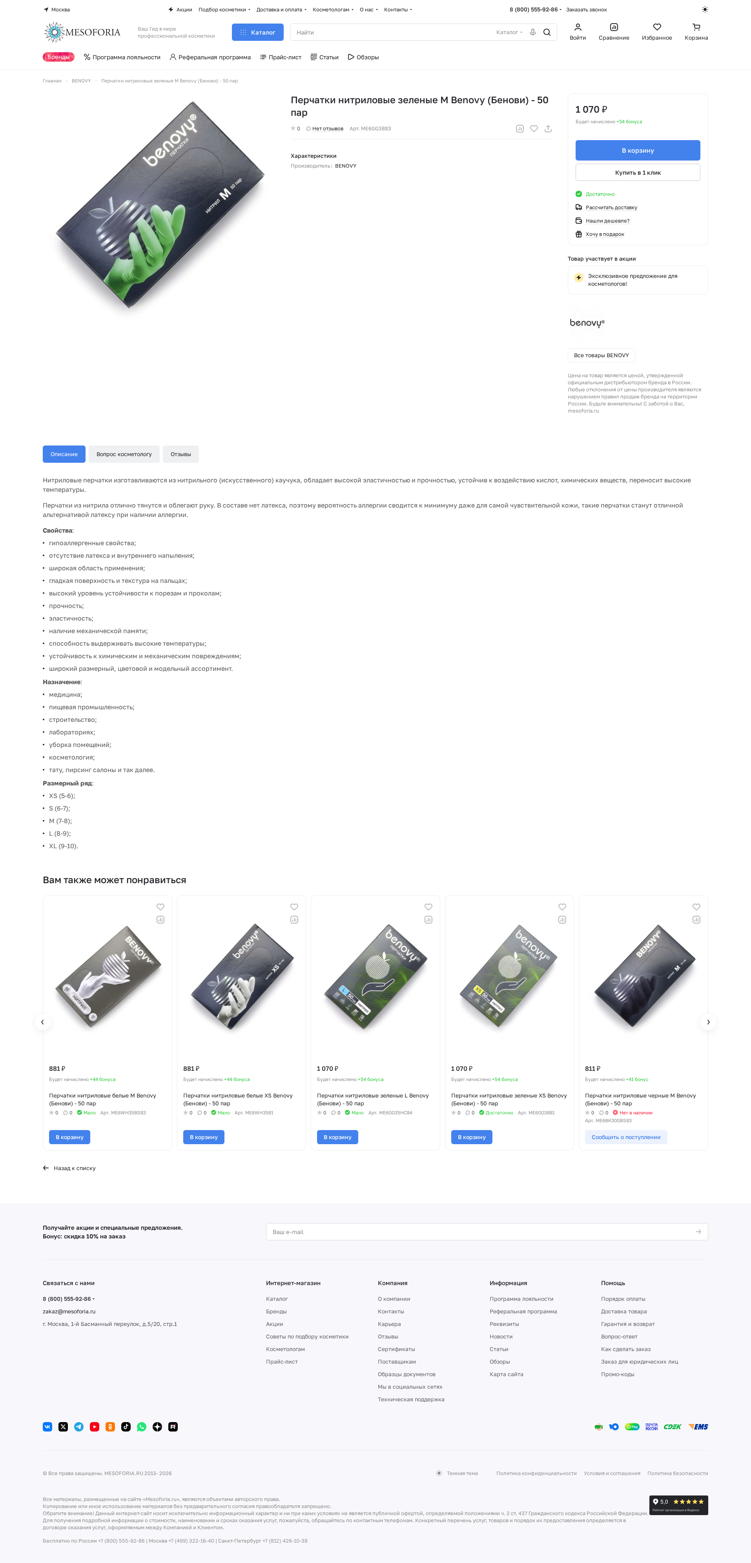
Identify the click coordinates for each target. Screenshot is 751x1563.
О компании (394, 1298)
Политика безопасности (677, 1473)
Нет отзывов (327, 128)
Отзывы (181, 454)
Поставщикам (397, 1361)
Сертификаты (396, 1349)
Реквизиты (504, 1323)
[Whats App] (141, 1427)
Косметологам (285, 1349)
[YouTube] (94, 1427)
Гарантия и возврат (628, 1323)
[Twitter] (63, 1427)
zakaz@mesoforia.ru (69, 1311)
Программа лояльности (522, 1298)
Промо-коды (617, 1374)
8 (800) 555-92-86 (534, 9)
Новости (501, 1336)
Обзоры (500, 1361)
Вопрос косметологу (124, 454)
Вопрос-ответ (619, 1336)
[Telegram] (79, 1427)
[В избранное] (534, 129)
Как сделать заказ (626, 1349)
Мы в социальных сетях (410, 1386)
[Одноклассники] (110, 1427)
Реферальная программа (523, 1311)
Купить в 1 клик (638, 172)
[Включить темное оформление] (705, 9)
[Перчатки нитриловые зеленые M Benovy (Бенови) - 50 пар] (159, 209)
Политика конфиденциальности (536, 1473)
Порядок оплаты (623, 1298)
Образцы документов (407, 1374)
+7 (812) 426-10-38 (285, 1540)
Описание (64, 454)
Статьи (499, 1349)
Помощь (613, 1282)
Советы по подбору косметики (307, 1336)
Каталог (277, 1298)
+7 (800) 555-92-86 (121, 1540)
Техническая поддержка (411, 1399)
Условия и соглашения (612, 1473)
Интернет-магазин (293, 1282)
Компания (393, 1282)
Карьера (389, 1323)
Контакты (391, 1311)
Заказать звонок (586, 9)
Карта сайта (506, 1374)
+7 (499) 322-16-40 (191, 1540)
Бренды (276, 1311)
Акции (274, 1323)
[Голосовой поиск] (533, 32)
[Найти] (547, 32)
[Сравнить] (520, 129)
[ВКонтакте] (47, 1427)
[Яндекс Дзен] (157, 1427)
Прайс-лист (282, 1361)
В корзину (638, 150)
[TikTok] (126, 1427)
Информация (508, 1282)
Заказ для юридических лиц (639, 1361)
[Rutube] (173, 1427)
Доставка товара (624, 1311)
